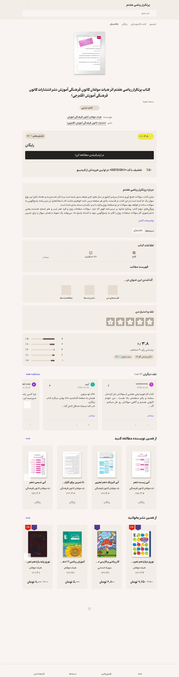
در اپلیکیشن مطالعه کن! (89, 155)
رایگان (124, 24)
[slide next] (27, 404)
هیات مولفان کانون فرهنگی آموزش (84, 117)
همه (28, 438)
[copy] (28, 170)
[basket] (33, 5)
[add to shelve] (113, 290)
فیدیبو (153, 24)
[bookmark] (93, 80)
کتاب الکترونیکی (138, 24)
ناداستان (114, 24)
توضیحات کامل (146, 221)
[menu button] (24, 5)
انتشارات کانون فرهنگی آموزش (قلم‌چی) (86, 123)
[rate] (149, 322)
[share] (85, 80)
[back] (154, 5)
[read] (66, 290)
